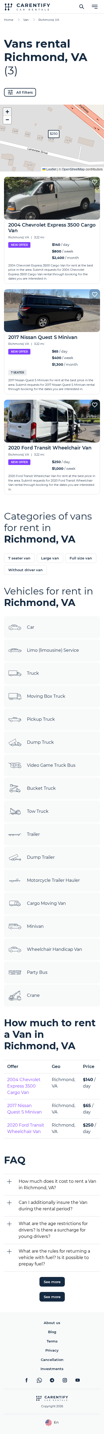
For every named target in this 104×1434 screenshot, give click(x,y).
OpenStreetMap (73, 169)
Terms (52, 1341)
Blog (52, 1332)
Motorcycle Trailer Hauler (53, 880)
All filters (24, 92)
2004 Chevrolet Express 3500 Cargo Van (24, 1086)
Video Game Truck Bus (51, 765)
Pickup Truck (41, 719)
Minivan (35, 926)
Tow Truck (38, 811)
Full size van (81, 558)
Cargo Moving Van (46, 903)
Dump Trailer (41, 857)
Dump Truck (40, 742)
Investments (52, 1369)
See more (52, 1282)
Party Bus (37, 972)
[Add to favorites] (94, 182)
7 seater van (19, 558)
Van (26, 20)
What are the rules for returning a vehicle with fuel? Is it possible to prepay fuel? (54, 1258)
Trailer (33, 834)
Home (8, 20)
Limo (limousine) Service (53, 650)
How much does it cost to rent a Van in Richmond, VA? (57, 1184)
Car (30, 627)
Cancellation (52, 1359)
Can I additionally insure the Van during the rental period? (53, 1205)
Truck (33, 673)
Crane (33, 995)
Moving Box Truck (46, 696)
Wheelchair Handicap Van (54, 949)
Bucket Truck (41, 788)
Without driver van (25, 570)
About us (52, 1323)
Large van (50, 558)
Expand (52, 163)
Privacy (52, 1350)
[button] (53, 134)
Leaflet (51, 169)
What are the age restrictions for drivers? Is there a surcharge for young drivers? (53, 1230)
